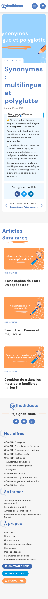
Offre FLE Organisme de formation (21, 481)
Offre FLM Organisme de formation (22, 446)
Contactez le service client (18, 544)
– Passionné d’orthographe (18, 465)
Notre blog (9, 536)
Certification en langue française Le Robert (22, 516)
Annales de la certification (17, 510)
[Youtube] (24, 421)
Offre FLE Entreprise (14, 473)
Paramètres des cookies (16, 555)
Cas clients (10, 532)
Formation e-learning (15, 506)
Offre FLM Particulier (14, 457)
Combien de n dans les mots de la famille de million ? (22, 383)
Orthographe (10, 273)
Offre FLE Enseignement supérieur (21, 477)
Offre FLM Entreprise (14, 442)
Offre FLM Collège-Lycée (16, 454)
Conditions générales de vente (20, 559)
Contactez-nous (12, 540)
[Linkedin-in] (32, 421)
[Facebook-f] (16, 421)
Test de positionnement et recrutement (18, 501)
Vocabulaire (13, 60)
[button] (35, 6)
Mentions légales (12, 551)
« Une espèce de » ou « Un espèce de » (22, 283)
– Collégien (10, 469)
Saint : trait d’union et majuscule (21, 332)
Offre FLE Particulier (14, 485)
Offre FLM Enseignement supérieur (22, 450)
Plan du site (10, 547)
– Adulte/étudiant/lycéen (17, 461)
